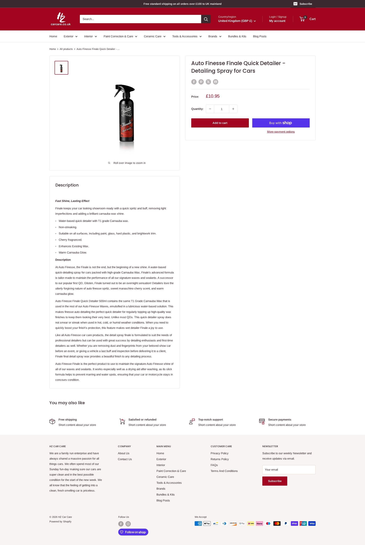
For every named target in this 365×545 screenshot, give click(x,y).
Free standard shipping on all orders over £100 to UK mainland (182, 3)
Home (53, 36)
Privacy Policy (220, 453)
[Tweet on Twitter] (208, 81)
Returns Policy (220, 459)
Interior (88, 36)
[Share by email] (215, 81)
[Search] (206, 19)
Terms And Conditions (224, 470)
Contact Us (125, 459)
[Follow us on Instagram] (128, 524)
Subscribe (306, 3)
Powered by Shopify (60, 521)
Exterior (68, 36)
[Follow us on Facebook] (121, 524)
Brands (212, 36)
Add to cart (220, 122)
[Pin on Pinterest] (201, 81)
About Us (123, 453)
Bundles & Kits (237, 36)
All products (66, 49)
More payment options (281, 131)
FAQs (214, 465)
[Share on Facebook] (194, 81)
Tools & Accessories (185, 36)
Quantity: (197, 108)
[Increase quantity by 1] (233, 109)
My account (277, 21)
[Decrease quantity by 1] (210, 109)
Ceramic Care (152, 36)
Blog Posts (260, 36)
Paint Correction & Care (118, 36)
